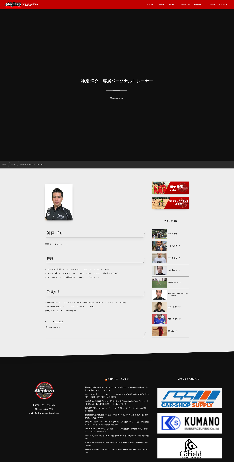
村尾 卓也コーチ (174, 319)
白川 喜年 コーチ (174, 270)
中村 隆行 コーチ (174, 258)
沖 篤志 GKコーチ (174, 282)
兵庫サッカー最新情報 (118, 379)
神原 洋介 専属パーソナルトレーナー (178, 295)
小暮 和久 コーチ (174, 246)
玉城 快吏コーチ (174, 307)
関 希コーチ (173, 331)
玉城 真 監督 (172, 234)
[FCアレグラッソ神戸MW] (22, 5)
